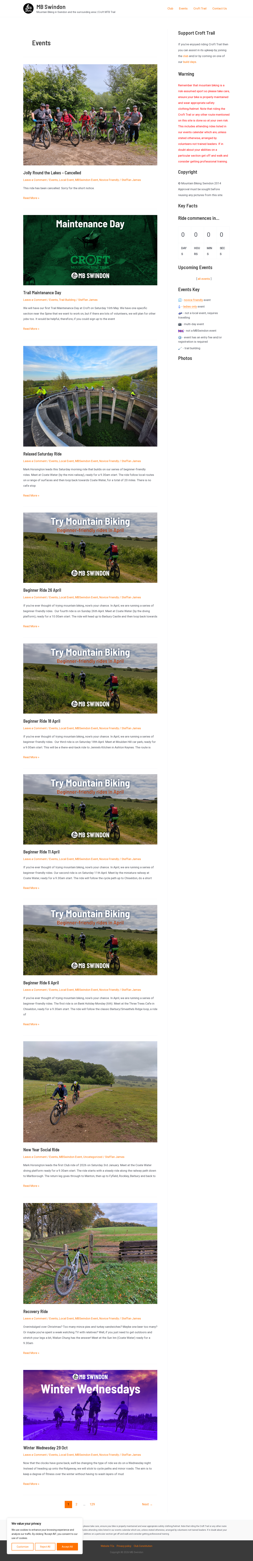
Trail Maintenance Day (42, 292)
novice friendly (193, 300)
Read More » (31, 198)
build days (189, 62)
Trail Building (67, 299)
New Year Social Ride (41, 1149)
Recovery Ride (35, 1311)
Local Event (66, 180)
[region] (45, 1536)
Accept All (67, 1546)
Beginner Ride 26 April (42, 590)
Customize (23, 1546)
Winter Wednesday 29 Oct (45, 1447)
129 (92, 1504)
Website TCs (107, 1546)
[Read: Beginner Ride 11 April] (90, 809)
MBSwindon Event (86, 180)
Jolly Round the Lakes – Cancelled (52, 172)
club (185, 56)
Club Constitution (143, 1546)
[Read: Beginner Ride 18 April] (90, 678)
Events (183, 8)
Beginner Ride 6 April (41, 982)
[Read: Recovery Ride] (90, 1253)
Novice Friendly (109, 180)
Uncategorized (92, 1157)
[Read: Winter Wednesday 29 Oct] (90, 1405)
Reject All (45, 1546)
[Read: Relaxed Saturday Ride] (90, 396)
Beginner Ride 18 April (41, 721)
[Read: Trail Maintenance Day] (90, 250)
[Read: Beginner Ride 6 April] (90, 940)
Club (170, 8)
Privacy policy (124, 1546)
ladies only (190, 306)
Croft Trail (200, 8)
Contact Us (219, 8)
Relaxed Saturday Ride (42, 453)
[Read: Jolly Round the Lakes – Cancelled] (90, 114)
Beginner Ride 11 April (41, 851)
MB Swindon (51, 6)
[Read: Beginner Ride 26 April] (90, 547)
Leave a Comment (35, 180)
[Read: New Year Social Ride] (90, 1091)
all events (204, 278)
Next (147, 1504)
